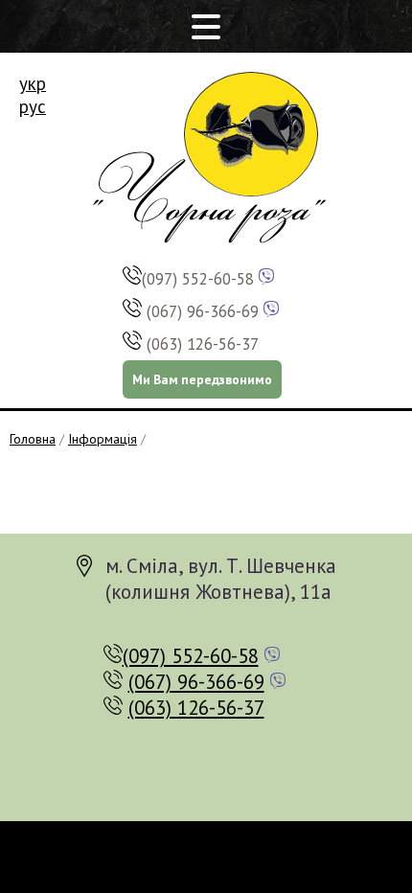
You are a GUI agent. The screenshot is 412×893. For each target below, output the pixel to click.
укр (32, 83)
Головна (33, 438)
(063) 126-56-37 (203, 344)
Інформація (102, 438)
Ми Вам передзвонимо (202, 379)
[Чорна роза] (206, 157)
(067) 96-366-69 (203, 311)
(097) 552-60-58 (198, 278)
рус (32, 106)
